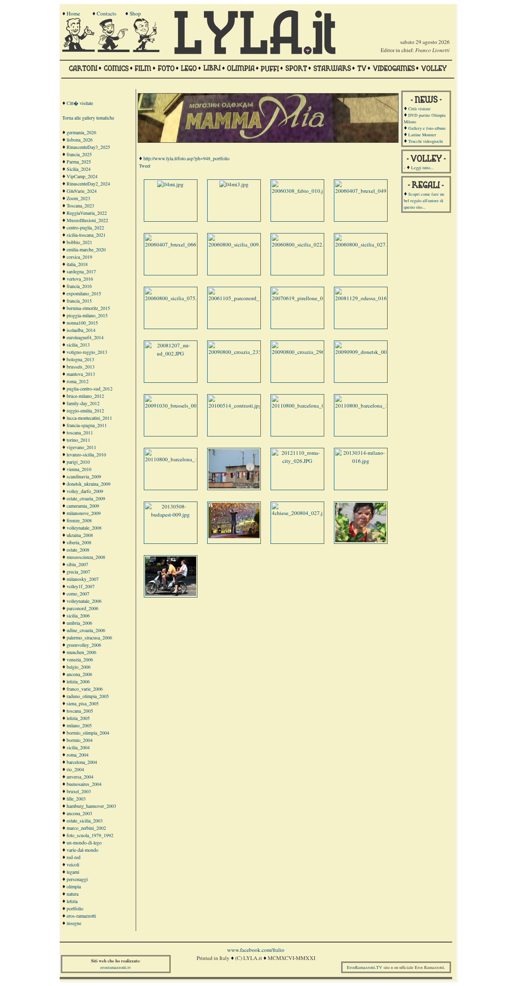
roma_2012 (78, 381)
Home (73, 13)
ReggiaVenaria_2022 (87, 212)
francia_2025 (79, 154)
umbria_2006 (79, 623)
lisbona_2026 (80, 139)
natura (72, 893)
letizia (72, 901)
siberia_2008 (79, 542)
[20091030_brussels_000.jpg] (176, 405)
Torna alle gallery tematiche (88, 117)
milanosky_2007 (83, 579)
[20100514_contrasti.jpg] (235, 405)
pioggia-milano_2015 (87, 315)
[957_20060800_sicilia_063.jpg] (361, 540)
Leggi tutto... (422, 167)
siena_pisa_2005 (83, 703)
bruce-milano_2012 (85, 396)
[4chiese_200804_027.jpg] (300, 513)
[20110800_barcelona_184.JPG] (179, 459)
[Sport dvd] (296, 72)
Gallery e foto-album (426, 128)
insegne (74, 923)
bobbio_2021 (79, 242)
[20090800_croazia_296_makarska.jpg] (314, 352)
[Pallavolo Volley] (434, 72)
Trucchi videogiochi (425, 141)
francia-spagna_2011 (87, 425)
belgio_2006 (79, 666)
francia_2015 (79, 300)
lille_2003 (76, 798)
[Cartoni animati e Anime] (83, 72)
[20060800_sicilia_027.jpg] (364, 244)
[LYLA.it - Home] (254, 52)
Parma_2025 (79, 161)
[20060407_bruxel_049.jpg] (365, 190)
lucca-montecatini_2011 (89, 417)
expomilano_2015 (84, 293)
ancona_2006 (79, 674)
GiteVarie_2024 (82, 191)
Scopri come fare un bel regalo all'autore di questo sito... (424, 200)
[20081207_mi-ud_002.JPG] (170, 353)
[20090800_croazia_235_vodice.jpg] (248, 352)
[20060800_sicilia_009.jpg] (237, 244)
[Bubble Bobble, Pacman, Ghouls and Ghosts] (394, 72)
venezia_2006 (80, 659)
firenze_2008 (79, 520)
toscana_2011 (80, 432)
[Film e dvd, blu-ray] (143, 72)
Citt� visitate (80, 103)
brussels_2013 (81, 366)
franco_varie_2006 (85, 688)
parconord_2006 (82, 608)
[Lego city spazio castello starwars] (189, 72)
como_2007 (78, 593)
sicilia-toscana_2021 (86, 234)
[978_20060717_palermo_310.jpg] (171, 594)
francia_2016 (79, 286)
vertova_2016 (80, 278)
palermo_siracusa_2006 (89, 637)
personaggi (77, 879)
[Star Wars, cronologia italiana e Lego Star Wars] (332, 72)
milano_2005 (79, 725)
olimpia (74, 886)
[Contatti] (115, 50)
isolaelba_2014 (81, 330)
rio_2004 (75, 769)
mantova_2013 (81, 374)
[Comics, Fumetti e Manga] (116, 72)
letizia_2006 (78, 681)
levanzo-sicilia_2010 (86, 454)
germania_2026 (81, 132)
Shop (135, 13)
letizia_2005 (78, 718)
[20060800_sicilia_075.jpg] (174, 298)
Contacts (106, 13)
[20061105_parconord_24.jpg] (240, 298)
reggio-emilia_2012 (85, 410)
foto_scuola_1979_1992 (90, 835)
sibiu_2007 (77, 564)
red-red (73, 857)
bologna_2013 (80, 359)
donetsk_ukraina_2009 (88, 483)
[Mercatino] (150, 50)
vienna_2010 (79, 469)
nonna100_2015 (82, 322)
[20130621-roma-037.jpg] (234, 536)
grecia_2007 (78, 571)
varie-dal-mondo (82, 849)
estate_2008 (78, 549)
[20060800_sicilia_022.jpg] (301, 244)
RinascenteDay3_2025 (88, 147)
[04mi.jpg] (170, 184)
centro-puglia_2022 (85, 227)
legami (73, 871)
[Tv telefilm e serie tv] (361, 72)
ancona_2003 (79, 813)
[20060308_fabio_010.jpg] (300, 190)
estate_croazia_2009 (86, 498)
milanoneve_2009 (84, 513)
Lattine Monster (422, 134)
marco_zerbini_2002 (86, 828)
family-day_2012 (83, 403)
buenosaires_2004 (84, 784)
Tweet (144, 165)
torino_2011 (78, 439)
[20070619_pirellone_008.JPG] (305, 298)
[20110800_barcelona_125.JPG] (369, 405)
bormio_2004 (80, 740)
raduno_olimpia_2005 (88, 696)
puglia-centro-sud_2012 (90, 388)
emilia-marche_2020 (86, 249)
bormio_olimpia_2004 (88, 732)
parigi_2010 (78, 461)
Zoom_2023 (78, 198)
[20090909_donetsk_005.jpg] (366, 352)
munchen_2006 (81, 652)
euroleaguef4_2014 (85, 337)
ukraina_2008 (80, 535)
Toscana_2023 (80, 205)
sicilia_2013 (78, 344)
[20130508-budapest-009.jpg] (170, 514)
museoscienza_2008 (86, 557)
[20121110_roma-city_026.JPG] (297, 461)
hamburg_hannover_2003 (91, 806)
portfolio (75, 908)
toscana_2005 (80, 710)
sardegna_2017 (81, 271)
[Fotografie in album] (166, 72)
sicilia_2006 (78, 615)
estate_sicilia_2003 (85, 820)
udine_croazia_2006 (86, 630)
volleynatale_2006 (84, 601)
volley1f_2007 (81, 586)
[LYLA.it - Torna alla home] (79, 50)
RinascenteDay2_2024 (88, 183)
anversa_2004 (80, 776)
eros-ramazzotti (81, 915)
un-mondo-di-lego (84, 842)
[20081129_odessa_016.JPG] (366, 298)
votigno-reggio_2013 (87, 352)
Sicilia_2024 (79, 169)
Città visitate (419, 108)
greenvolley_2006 (84, 644)
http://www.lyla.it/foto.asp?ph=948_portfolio (186, 158)
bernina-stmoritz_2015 (88, 308)
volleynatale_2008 (84, 527)
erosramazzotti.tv (115, 967)
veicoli (73, 864)
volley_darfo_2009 (85, 491)
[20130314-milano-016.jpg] (360, 461)
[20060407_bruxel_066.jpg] (175, 244)
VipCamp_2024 (82, 176)
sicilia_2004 (78, 747)
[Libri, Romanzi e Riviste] (212, 72)
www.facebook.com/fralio (255, 949)
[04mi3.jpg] (234, 184)
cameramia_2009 (83, 505)
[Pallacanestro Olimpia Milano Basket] (241, 72)
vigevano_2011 (81, 447)
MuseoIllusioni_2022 (87, 220)
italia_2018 (77, 264)
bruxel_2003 (79, 791)
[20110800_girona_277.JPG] (234, 486)
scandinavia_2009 (84, 476)
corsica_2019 (79, 256)
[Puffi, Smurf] (270, 72)
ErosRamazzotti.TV (364, 967)
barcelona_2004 (82, 762)
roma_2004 (78, 754)
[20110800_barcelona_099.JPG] (306, 405)
